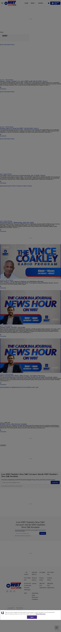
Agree (31, 617)
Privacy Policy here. (41, 614)
